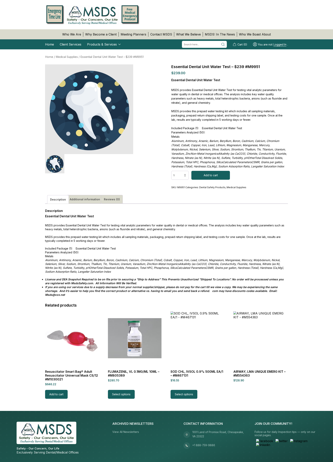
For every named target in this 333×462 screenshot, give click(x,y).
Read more (245, 394)
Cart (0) (242, 44)
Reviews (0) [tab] (112, 199)
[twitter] (282, 441)
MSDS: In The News (220, 34)
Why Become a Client (101, 34)
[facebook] (264, 441)
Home (49, 44)
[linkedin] (263, 445)
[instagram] (299, 441)
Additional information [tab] (85, 199)
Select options (121, 394)
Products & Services (102, 44)
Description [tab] (58, 199)
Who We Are (71, 34)
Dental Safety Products (212, 187)
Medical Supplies (67, 57)
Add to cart (211, 175)
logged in (279, 44)
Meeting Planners (133, 34)
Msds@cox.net (55, 294)
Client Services (70, 44)
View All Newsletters (125, 431)
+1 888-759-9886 (203, 445)
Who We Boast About (255, 34)
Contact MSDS (161, 34)
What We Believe (188, 34)
